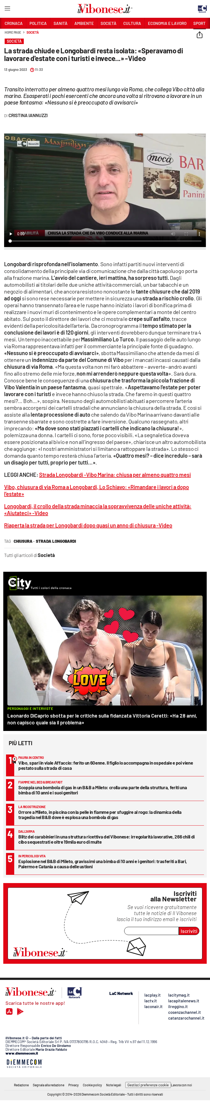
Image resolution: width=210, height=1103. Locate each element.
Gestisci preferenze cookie (148, 1085)
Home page (13, 32)
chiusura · (24, 541)
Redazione (21, 1085)
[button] (199, 35)
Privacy (73, 1085)
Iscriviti (189, 931)
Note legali (113, 1085)
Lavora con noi (181, 1085)
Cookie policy (92, 1085)
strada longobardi (56, 541)
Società (33, 32)
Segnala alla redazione (48, 1085)
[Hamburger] (7, 9)
